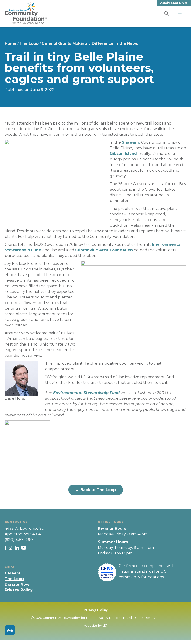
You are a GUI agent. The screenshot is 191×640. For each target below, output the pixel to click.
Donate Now (17, 584)
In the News (126, 43)
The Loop (29, 43)
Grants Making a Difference (85, 43)
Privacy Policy (19, 590)
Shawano (131, 142)
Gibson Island (123, 153)
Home (11, 43)
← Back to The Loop (95, 490)
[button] (180, 13)
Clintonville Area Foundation (104, 250)
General (49, 43)
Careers (12, 573)
